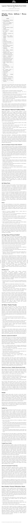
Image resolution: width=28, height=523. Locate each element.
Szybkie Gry (5, 40)
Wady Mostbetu (5, 71)
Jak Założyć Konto (6, 24)
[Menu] (26, 1)
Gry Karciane (5, 64)
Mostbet (4, 39)
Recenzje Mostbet (6, 65)
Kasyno (4, 26)
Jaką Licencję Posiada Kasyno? (8, 54)
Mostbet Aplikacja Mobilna (7, 60)
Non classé (14, 8)
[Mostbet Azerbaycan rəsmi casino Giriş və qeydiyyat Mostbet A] (0, 261)
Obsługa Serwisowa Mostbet (7, 59)
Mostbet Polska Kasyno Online (8, 58)
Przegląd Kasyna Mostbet (7, 41)
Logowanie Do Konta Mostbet (8, 76)
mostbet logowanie (8, 142)
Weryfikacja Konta (6, 29)
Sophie (19, 8)
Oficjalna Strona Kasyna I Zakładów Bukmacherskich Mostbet (8, 36)
